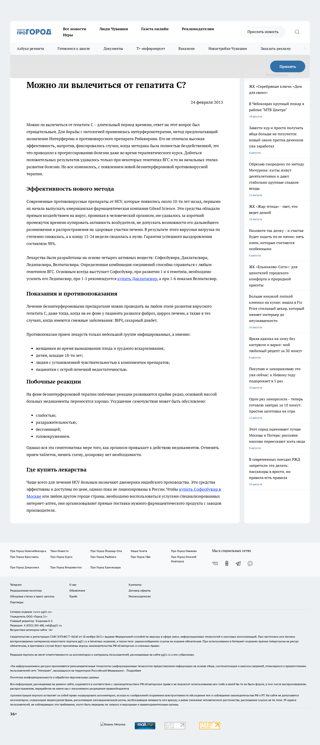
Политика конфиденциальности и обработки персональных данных (54, 677)
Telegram (16, 584)
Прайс (73, 596)
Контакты (135, 584)
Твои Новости (59, 551)
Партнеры (16, 602)
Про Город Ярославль (24, 557)
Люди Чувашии (113, 28)
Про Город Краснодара (105, 567)
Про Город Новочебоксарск (28, 551)
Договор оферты (140, 590)
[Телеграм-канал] (238, 563)
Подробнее (134, 670)
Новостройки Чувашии (227, 48)
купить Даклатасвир (137, 278)
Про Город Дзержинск (24, 567)
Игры (68, 35)
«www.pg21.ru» (42, 612)
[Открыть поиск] (297, 32)
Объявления (77, 590)
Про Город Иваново (184, 551)
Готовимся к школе (74, 48)
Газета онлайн (155, 28)
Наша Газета (139, 551)
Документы (113, 48)
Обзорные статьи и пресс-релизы (32, 596)
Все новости (74, 28)
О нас (73, 584)
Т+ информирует (151, 48)
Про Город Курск (61, 557)
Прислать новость (263, 31)
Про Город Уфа (140, 557)
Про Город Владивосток (66, 567)
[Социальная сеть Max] (250, 563)
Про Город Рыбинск (103, 557)
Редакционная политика (26, 590)
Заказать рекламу (276, 48)
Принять (287, 66)
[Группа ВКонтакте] (215, 563)
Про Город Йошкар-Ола (106, 551)
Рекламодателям (198, 28)
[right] (304, 49)
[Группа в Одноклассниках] (227, 563)
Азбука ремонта (30, 48)
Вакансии (187, 48)
